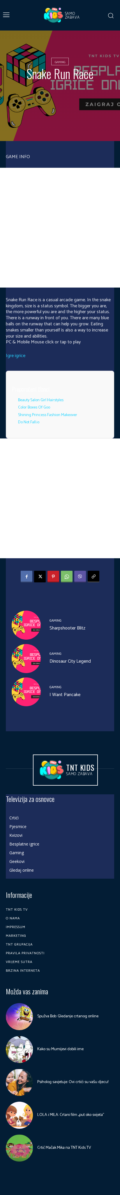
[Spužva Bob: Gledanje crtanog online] (19, 1016)
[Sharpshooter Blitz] (26, 625)
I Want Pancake (65, 695)
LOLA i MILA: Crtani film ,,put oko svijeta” (70, 1115)
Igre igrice (15, 356)
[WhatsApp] (67, 576)
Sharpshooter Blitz (67, 628)
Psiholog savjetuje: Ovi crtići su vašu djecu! (72, 1082)
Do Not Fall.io (28, 422)
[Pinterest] (53, 576)
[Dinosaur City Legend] (26, 658)
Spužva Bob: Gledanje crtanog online (67, 1016)
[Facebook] (26, 576)
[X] (40, 576)
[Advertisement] (60, 228)
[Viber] (80, 576)
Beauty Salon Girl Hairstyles (40, 400)
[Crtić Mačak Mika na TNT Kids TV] (19, 1148)
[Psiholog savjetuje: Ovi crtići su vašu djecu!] (19, 1082)
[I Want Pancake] (26, 692)
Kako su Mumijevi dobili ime (60, 1049)
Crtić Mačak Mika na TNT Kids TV (64, 1147)
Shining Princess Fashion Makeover (47, 415)
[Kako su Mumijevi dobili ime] (19, 1049)
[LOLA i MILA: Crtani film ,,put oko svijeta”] (19, 1115)
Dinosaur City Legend (70, 661)
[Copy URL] (93, 576)
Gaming (60, 62)
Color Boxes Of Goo (34, 407)
